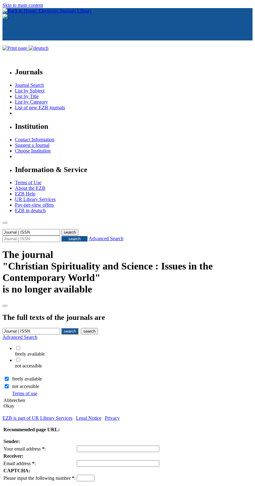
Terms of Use (28, 182)
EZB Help (25, 193)
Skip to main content (22, 5)
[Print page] (15, 48)
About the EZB (30, 188)
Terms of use (24, 393)
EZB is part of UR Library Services (37, 418)
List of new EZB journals (40, 107)
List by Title (27, 96)
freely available (27, 378)
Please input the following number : (39, 478)
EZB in (30, 210)
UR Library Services (35, 199)
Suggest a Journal (32, 145)
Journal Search (29, 85)
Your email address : (24, 448)
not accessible (25, 386)
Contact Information (34, 139)
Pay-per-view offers (34, 205)
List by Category (31, 102)
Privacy (112, 418)
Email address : (19, 463)
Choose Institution (33, 150)
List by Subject (29, 90)
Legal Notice (88, 418)
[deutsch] (39, 48)
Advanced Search (106, 238)
